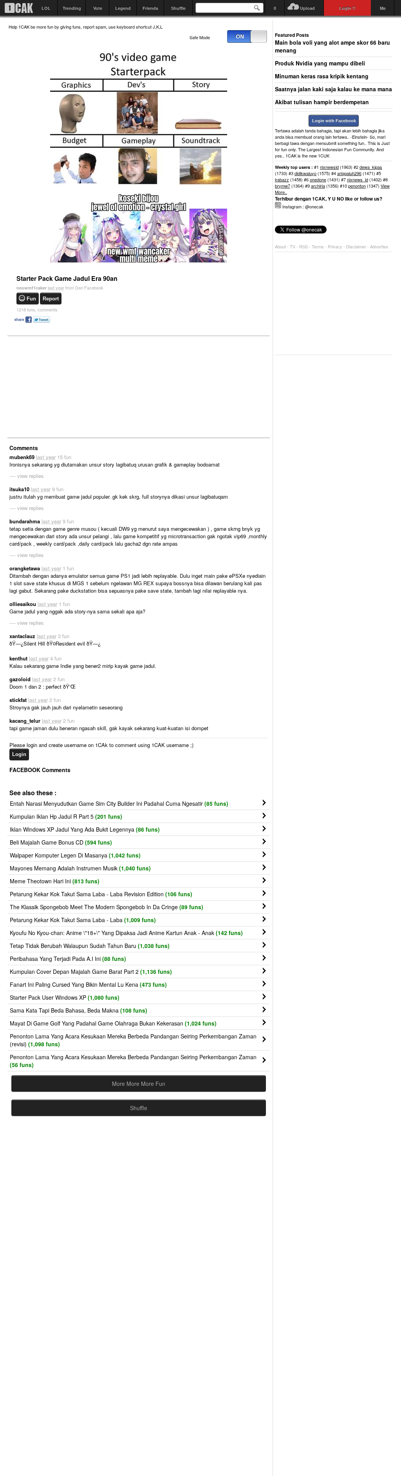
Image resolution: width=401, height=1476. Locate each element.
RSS (303, 246)
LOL (46, 8)
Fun (31, 299)
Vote (97, 8)
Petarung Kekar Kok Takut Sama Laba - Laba (83, 920)
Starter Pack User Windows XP (64, 997)
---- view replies (26, 475)
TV (292, 246)
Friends (150, 8)
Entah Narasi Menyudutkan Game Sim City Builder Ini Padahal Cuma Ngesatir (119, 803)
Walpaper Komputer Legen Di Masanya (75, 855)
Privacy (335, 246)
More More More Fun (138, 1083)
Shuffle (178, 8)
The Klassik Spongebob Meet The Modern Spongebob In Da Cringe (106, 907)
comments (37, 309)
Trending (72, 8)
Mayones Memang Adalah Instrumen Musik (80, 868)
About (280, 246)
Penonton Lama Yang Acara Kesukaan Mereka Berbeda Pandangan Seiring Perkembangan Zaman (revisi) (133, 1040)
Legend (123, 8)
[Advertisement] (67, 386)
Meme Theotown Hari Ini (54, 881)
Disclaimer (356, 246)
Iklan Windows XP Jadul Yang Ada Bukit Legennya (85, 829)
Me (383, 8)
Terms (318, 246)
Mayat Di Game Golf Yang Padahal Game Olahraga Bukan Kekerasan (113, 1023)
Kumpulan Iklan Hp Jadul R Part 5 (66, 816)
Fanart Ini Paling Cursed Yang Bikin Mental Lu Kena (88, 984)
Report (51, 299)
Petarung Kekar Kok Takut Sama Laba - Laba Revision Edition (101, 894)
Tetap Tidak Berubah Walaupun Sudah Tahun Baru (90, 946)
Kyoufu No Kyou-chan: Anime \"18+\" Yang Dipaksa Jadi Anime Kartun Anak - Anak (126, 933)
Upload (307, 8)
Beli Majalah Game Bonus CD (61, 842)
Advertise (379, 246)
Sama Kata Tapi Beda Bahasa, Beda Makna (78, 1010)
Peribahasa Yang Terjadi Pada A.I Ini (68, 958)
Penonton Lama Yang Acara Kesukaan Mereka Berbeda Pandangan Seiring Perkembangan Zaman (133, 1061)
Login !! (347, 8)
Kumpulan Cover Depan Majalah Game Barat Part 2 (91, 971)
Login (19, 754)
